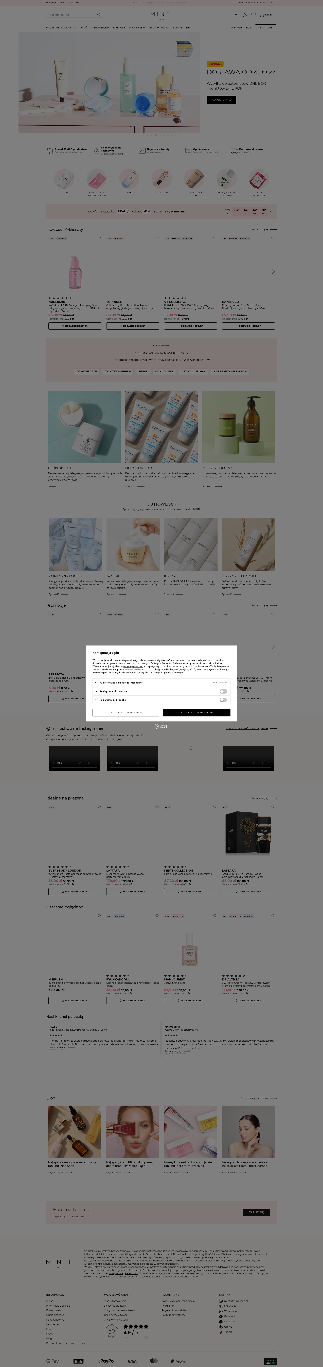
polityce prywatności (133, 666)
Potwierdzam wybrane (126, 712)
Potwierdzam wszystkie (196, 712)
